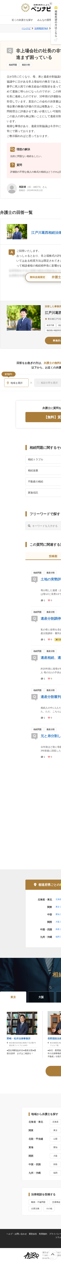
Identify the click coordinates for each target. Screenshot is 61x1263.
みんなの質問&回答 (47, 20)
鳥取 (58, 929)
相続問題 (13, 65)
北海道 (55, 1122)
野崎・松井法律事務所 (18, 1038)
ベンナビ (26, 28)
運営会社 (33, 1234)
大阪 (58, 922)
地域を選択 (17, 383)
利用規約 (43, 1234)
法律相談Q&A (41, 28)
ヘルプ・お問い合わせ (16, 1234)
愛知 (58, 914)
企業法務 (35, 1208)
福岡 (58, 937)
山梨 (55, 1139)
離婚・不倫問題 (38, 1202)
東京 (58, 907)
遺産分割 (26, 65)
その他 (49, 1208)
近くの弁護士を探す (22, 20)
